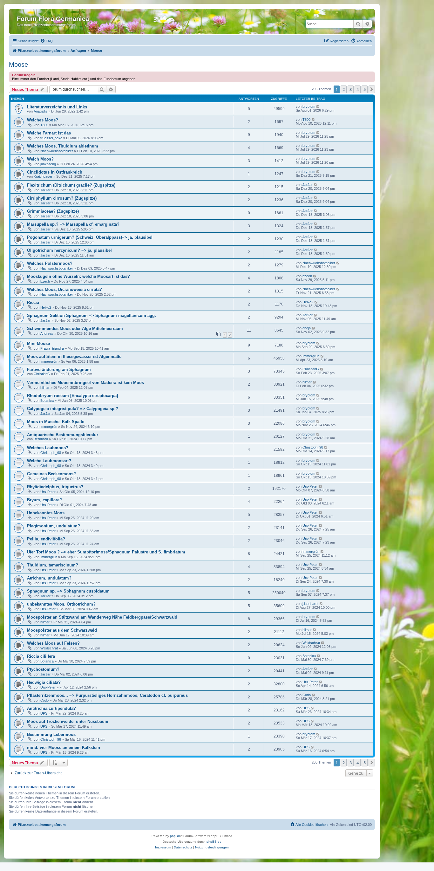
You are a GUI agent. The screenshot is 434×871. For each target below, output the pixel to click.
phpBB (175, 836)
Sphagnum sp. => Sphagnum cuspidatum (68, 591)
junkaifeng (48, 164)
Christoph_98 (50, 453)
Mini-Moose (38, 343)
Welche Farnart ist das (49, 133)
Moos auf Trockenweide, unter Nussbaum (67, 721)
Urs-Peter (48, 492)
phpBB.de (214, 841)
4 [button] (357, 89)
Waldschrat (49, 648)
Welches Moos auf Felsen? (53, 643)
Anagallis (40, 111)
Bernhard (41, 439)
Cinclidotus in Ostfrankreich (54, 172)
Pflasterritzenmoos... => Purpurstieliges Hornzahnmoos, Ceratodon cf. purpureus (107, 695)
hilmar (45, 387)
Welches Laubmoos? (47, 447)
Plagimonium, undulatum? (53, 526)
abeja (306, 328)
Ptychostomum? (43, 669)
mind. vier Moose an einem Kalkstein (63, 747)
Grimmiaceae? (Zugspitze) (53, 211)
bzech (45, 281)
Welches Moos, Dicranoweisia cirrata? (64, 289)
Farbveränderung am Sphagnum (59, 369)
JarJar (45, 190)
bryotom (308, 106)
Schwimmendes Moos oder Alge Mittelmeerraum (75, 328)
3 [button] (350, 89)
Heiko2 (45, 307)
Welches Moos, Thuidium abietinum (62, 146)
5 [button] (364, 89)
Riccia (33, 302)
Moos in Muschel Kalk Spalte (55, 421)
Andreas (46, 333)
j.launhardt (310, 604)
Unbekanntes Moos (45, 513)
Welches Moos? (42, 120)
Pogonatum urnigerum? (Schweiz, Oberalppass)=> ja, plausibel (90, 237)
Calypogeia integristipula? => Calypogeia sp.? (72, 408)
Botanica (47, 400)
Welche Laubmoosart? (49, 460)
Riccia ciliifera (41, 656)
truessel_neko (51, 138)
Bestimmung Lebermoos (51, 734)
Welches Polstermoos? (49, 263)
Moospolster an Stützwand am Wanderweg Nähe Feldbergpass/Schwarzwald (102, 617)
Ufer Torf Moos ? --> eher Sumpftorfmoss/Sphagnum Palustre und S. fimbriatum (106, 552)
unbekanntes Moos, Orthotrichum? (61, 604)
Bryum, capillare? (44, 499)
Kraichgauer (43, 176)
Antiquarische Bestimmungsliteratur (62, 434)
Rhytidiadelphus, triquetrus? (55, 486)
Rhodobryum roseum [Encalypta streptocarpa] (72, 395)
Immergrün (48, 361)
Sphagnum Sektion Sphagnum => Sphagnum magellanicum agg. (91, 315)
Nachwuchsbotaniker (56, 151)
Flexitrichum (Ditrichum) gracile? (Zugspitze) (71, 185)
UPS (43, 713)
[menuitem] (46, 41)
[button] (372, 89)
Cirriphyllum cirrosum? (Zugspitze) (62, 198)
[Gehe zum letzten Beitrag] (318, 106)
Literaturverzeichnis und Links (57, 107)
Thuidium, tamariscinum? (52, 565)
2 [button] (343, 89)
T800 (44, 125)
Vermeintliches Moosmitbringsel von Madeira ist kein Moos (85, 382)
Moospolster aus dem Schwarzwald (62, 630)
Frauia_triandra (52, 348)
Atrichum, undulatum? (49, 578)
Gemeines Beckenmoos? (51, 473)
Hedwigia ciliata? (44, 682)
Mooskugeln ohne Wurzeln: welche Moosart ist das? (78, 276)
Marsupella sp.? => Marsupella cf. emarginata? (73, 224)
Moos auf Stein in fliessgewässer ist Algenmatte (74, 356)
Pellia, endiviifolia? (46, 539)
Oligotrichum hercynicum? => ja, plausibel (69, 250)
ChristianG (42, 374)
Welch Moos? (40, 159)
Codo (44, 700)
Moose (18, 64)
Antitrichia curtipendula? (51, 708)
